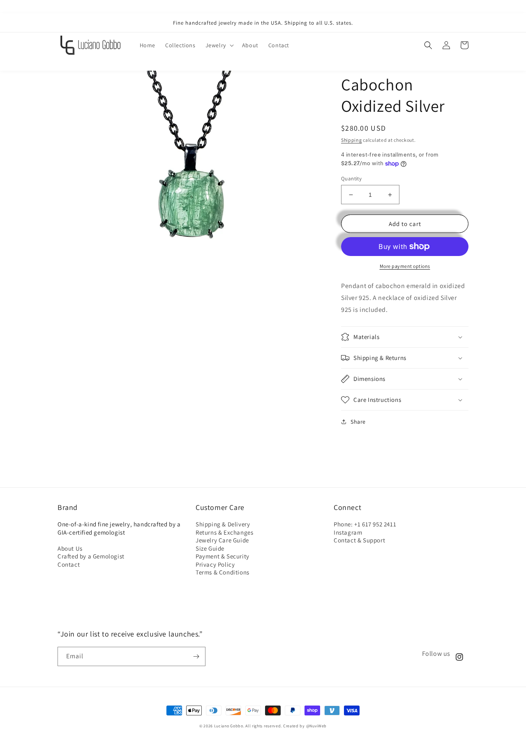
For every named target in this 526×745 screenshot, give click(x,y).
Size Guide (210, 548)
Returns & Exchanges (224, 532)
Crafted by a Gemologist (91, 556)
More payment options (405, 266)
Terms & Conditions (222, 572)
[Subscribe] (196, 656)
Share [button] (358, 421)
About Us (70, 548)
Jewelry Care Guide (222, 540)
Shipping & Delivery (223, 524)
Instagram (348, 532)
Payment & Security (222, 556)
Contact (69, 564)
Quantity (351, 178)
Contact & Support (359, 540)
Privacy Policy (215, 564)
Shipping (351, 140)
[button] (219, 45)
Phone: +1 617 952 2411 (365, 524)
